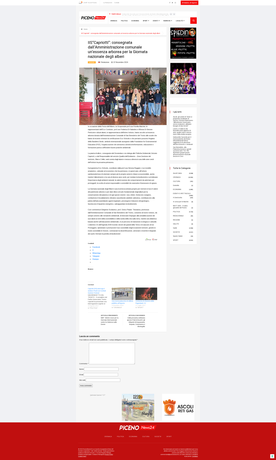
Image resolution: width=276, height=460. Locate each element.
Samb (175, 228)
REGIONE (176, 220)
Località (179, 21)
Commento (84, 364)
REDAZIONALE (178, 216)
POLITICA (176, 212)
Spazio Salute (178, 236)
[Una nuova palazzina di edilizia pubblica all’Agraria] (122, 294)
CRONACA (176, 177)
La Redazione (107, 2)
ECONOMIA (177, 189)
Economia (135, 21)
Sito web (82, 380)
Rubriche (166, 21)
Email (81, 375)
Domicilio (176, 185)
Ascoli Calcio (177, 173)
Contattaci (195, 456)
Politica (124, 21)
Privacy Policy (109, 454)
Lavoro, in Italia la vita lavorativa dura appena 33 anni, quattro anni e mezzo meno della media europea (182, 131)
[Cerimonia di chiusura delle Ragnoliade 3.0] (146, 294)
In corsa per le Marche (180, 202)
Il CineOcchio (177, 197)
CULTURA (176, 181)
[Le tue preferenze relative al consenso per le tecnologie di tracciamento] (272, 456)
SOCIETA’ (157, 436)
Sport (145, 21)
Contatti (116, 2)
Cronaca (113, 21)
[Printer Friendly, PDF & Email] (151, 239)
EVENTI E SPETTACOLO (182, 193)
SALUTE (176, 224)
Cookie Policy (82, 456)
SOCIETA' (92, 62)
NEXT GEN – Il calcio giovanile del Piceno (180, 207)
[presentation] (171, 14)
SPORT (175, 240)
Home (85, 29)
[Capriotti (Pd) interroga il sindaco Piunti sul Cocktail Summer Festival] (100, 298)
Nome (81, 369)
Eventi (155, 21)
